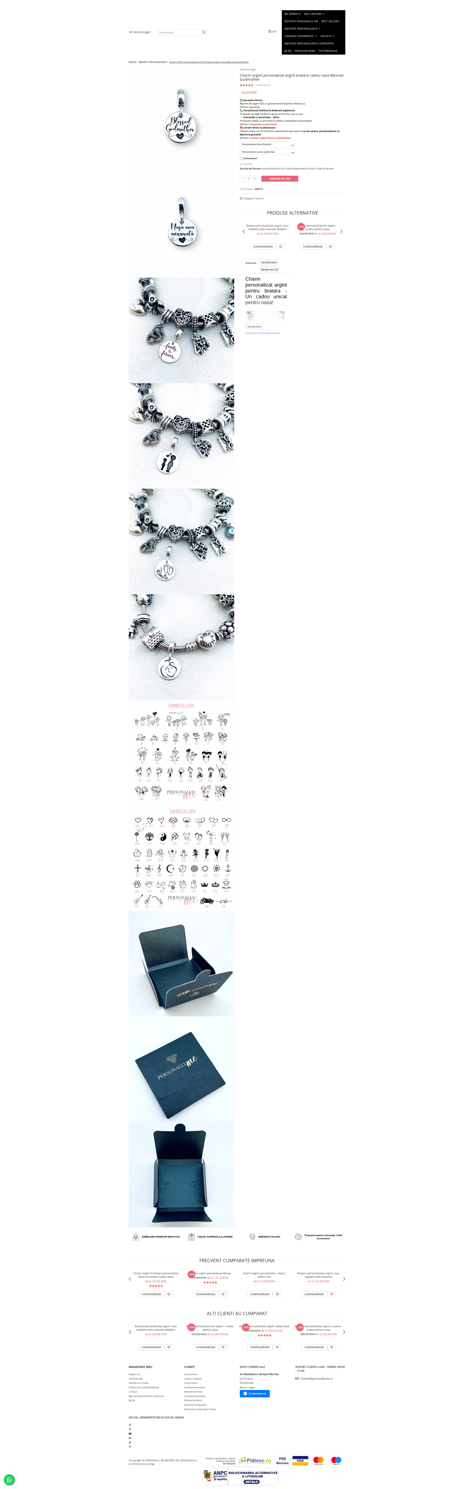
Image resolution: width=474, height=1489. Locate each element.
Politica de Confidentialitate (144, 1387)
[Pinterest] (130, 1429)
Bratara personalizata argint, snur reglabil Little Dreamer (319, 1275)
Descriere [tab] (250, 263)
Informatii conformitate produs (262, 333)
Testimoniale (136, 1378)
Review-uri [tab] (269, 269)
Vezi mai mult (254, 326)
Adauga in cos (279, 178)
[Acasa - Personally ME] (140, 32)
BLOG (132, 1400)
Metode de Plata (193, 1391)
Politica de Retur (193, 1400)
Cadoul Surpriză (193, 1378)
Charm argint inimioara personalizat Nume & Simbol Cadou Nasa (155, 1275)
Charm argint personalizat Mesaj (210, 1273)
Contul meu (190, 1374)
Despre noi (135, 1374)
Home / (133, 62)
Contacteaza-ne (257, 1393)
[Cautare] (204, 32)
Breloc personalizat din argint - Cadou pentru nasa (317, 227)
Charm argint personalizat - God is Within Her (264, 1275)
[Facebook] (130, 1425)
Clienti (189, 1367)
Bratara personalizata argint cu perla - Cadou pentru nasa (318, 1327)
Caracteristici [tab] (269, 262)
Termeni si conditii (139, 1383)
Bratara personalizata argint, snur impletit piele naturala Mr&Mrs (267, 227)
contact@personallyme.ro (316, 1378)
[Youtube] (130, 1433)
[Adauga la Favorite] (280, 247)
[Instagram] (130, 1446)
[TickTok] (130, 1442)
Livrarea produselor (195, 1396)
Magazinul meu (140, 1367)
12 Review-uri (263, 85)
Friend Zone (190, 1383)
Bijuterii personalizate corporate (146, 1396)
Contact (133, 1391)
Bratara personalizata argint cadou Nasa (264, 1326)
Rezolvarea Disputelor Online (200, 1409)
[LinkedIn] (130, 1438)
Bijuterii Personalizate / (153, 62)
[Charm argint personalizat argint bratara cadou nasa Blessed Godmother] (181, 119)
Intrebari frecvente (194, 1387)
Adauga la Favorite (253, 198)
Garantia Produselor (195, 1404)
